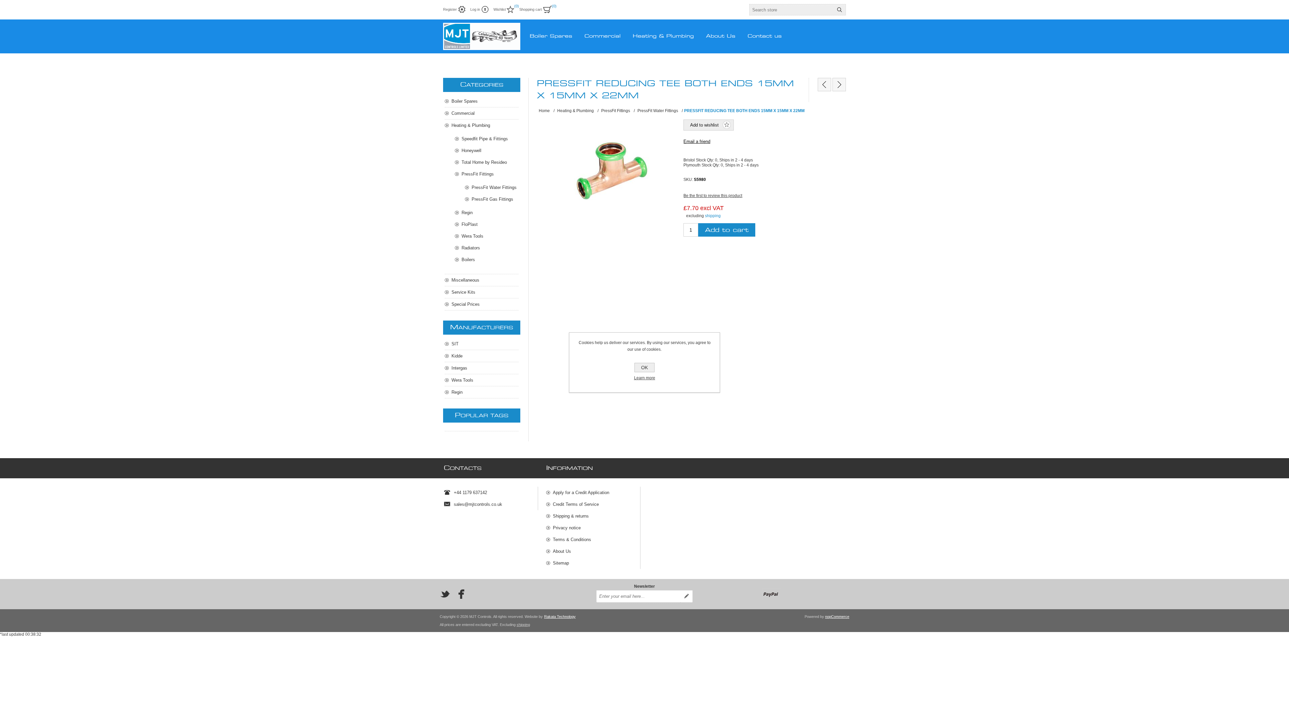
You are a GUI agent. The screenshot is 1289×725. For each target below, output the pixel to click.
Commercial (463, 113)
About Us (562, 551)
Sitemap (561, 563)
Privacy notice (567, 527)
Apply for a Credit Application (581, 492)
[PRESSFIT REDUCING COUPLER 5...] (824, 84)
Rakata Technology (560, 617)
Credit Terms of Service (576, 504)
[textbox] (791, 9)
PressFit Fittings (478, 174)
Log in (475, 9)
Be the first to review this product (712, 195)
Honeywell (471, 150)
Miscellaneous (465, 280)
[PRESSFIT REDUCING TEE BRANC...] (839, 84)
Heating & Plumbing (470, 125)
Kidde (457, 355)
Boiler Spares (464, 101)
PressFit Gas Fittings (492, 199)
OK (644, 367)
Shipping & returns (571, 516)
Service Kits (463, 292)
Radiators (471, 247)
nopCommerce (837, 617)
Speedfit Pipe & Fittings (485, 138)
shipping (713, 215)
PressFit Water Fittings (494, 187)
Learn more (644, 378)
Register (450, 9)
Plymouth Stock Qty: (702, 164)
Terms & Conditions (572, 539)
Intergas (459, 368)
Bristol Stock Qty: (699, 160)
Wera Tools (472, 236)
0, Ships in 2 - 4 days (734, 160)
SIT (455, 343)
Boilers (468, 259)
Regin (467, 212)
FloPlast (470, 224)
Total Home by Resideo (484, 162)
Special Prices (465, 304)
